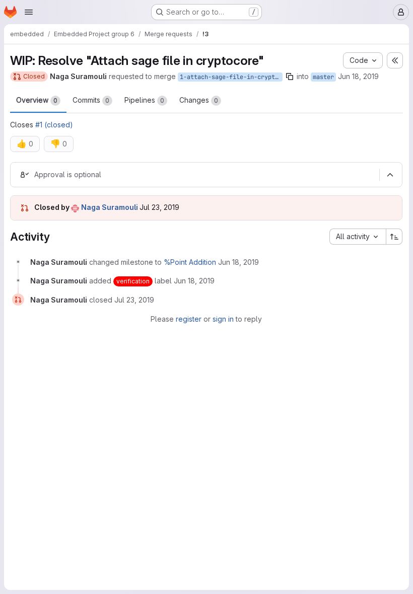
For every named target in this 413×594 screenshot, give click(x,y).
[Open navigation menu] (29, 12)
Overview (36, 100)
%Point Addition (190, 262)
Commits (91, 100)
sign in (223, 319)
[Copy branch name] (290, 76)
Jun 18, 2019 (358, 76)
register (188, 319)
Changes (198, 100)
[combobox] (357, 237)
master (323, 77)
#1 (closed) (54, 124)
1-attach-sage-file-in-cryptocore (231, 77)
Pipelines (144, 100)
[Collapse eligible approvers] (390, 175)
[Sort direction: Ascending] (394, 237)
